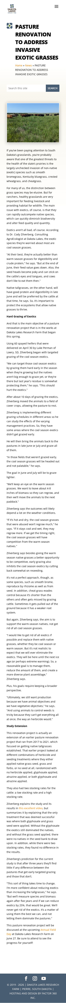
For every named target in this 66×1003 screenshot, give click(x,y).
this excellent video (31, 808)
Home (18, 65)
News (28, 65)
